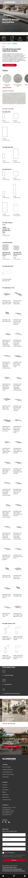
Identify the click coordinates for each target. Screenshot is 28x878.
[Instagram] (6, 822)
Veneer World (5, 789)
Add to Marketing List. (10, 852)
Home (3, 43)
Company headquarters (7, 769)
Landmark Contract (6, 799)
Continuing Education (7, 772)
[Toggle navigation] (25, 2)
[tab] (6, 81)
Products (9, 43)
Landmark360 (5, 777)
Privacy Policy (13, 867)
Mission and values (6, 767)
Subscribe (14, 860)
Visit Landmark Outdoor (11, 746)
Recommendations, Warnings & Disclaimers (13, 870)
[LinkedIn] (9, 822)
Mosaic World (5, 797)
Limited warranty (17, 869)
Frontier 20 (4, 787)
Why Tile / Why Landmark (8, 774)
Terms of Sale (5, 867)
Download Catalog (9, 65)
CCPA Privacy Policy (7, 869)
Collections (4, 784)
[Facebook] (3, 822)
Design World (5, 794)
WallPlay (4, 792)
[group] (4, 38)
